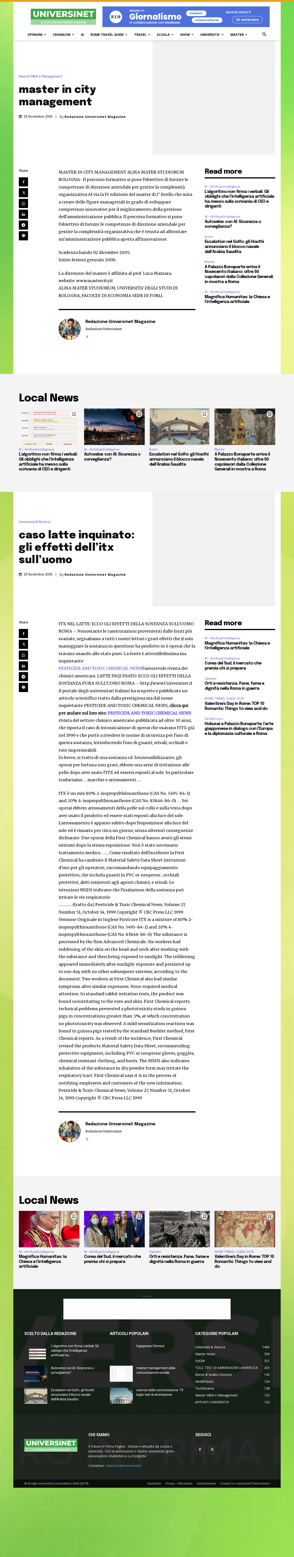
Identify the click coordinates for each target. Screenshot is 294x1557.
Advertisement (206, 1483)
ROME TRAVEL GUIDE (107, 34)
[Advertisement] (147, 1309)
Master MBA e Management (40, 76)
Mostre (210, 262)
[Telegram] (23, 225)
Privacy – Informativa (179, 1483)
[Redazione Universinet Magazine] (70, 329)
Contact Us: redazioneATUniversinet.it (245, 1483)
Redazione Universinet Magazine (95, 117)
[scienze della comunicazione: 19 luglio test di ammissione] (121, 1396)
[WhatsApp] (23, 203)
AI (82, 34)
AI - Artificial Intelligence (222, 187)
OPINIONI (35, 34)
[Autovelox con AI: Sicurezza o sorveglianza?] (114, 427)
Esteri (209, 237)
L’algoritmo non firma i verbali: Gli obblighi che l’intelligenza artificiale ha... (75, 1350)
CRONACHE (62, 34)
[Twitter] (23, 192)
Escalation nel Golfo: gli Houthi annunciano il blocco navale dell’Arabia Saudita (234, 247)
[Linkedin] (23, 214)
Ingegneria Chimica (150, 1346)
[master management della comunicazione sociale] (121, 1374)
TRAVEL (140, 34)
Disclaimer (154, 1483)
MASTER (237, 34)
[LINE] (23, 235)
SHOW (185, 34)
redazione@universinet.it (123, 1465)
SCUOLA (163, 34)
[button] (264, 35)
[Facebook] (23, 181)
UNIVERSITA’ (210, 34)
